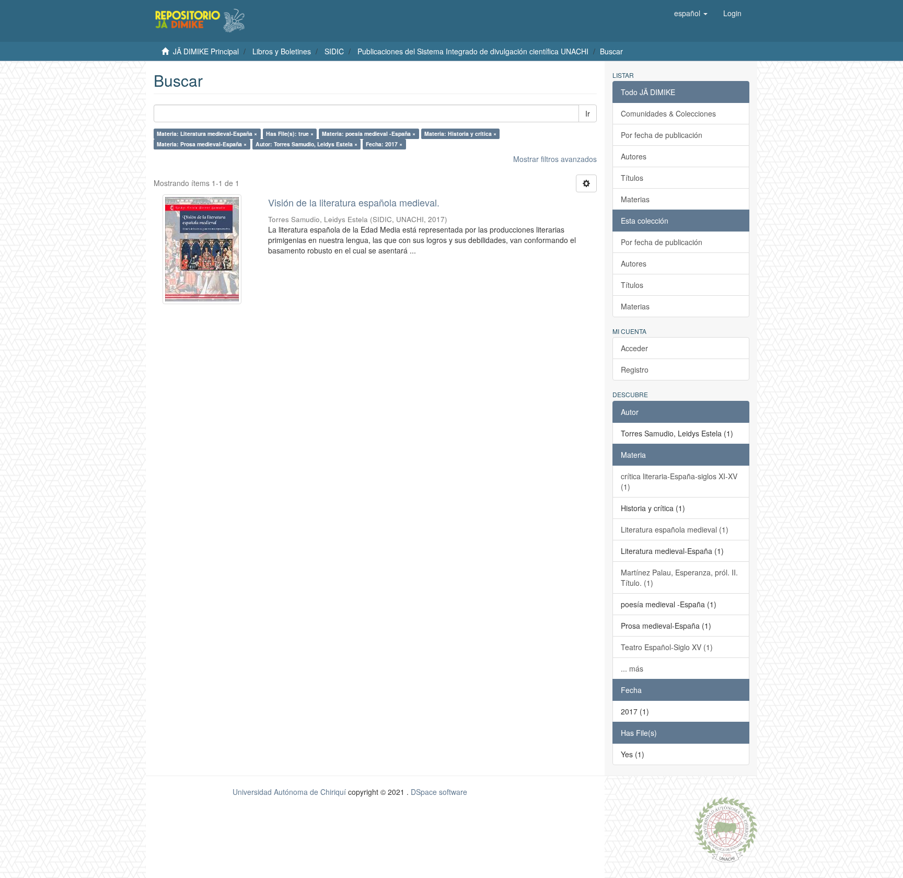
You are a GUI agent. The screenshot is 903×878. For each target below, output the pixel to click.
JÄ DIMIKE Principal (206, 51)
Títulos (632, 177)
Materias (635, 199)
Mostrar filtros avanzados (555, 159)
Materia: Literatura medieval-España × (207, 133)
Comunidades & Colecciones (668, 113)
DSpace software (439, 792)
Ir (587, 113)
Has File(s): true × (290, 133)
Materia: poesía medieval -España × (368, 133)
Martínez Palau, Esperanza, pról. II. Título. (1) (679, 577)
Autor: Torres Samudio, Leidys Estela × (306, 144)
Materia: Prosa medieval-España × (202, 144)
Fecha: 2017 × (384, 144)
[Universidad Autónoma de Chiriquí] (725, 828)
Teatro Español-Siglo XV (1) (667, 647)
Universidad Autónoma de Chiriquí (289, 792)
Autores (633, 156)
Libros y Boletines (281, 51)
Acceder (634, 348)
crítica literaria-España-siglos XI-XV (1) (679, 481)
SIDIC (334, 51)
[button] (690, 13)
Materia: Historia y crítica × (460, 133)
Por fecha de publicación (661, 135)
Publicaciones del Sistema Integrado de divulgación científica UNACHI (472, 51)
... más (632, 668)
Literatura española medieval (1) (674, 529)
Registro (635, 369)
